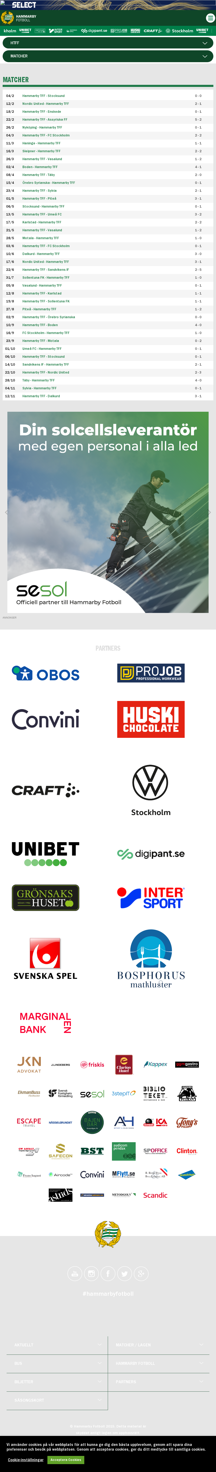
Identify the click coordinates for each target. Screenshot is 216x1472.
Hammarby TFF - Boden (40, 325)
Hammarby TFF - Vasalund (42, 230)
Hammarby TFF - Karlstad (41, 293)
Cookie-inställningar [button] (25, 1460)
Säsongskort (29, 1401)
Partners (126, 1382)
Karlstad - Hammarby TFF (41, 222)
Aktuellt (23, 1345)
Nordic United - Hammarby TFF (45, 262)
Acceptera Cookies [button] (66, 1460)
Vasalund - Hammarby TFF (42, 285)
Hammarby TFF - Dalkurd (41, 396)
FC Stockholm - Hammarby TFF (46, 333)
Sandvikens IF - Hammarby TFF (45, 364)
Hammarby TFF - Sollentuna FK (46, 301)
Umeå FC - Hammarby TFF (42, 349)
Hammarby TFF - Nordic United (45, 372)
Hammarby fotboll (135, 1364)
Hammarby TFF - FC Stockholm (46, 246)
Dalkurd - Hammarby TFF (41, 254)
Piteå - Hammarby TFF (39, 309)
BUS (18, 1364)
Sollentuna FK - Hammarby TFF (46, 277)
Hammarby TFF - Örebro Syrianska (48, 317)
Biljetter (23, 1382)
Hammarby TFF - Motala (40, 341)
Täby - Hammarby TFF (38, 380)
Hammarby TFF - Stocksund (43, 357)
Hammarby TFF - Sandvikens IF (45, 270)
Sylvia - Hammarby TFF (39, 388)
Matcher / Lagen (133, 1345)
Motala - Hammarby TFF (40, 238)
